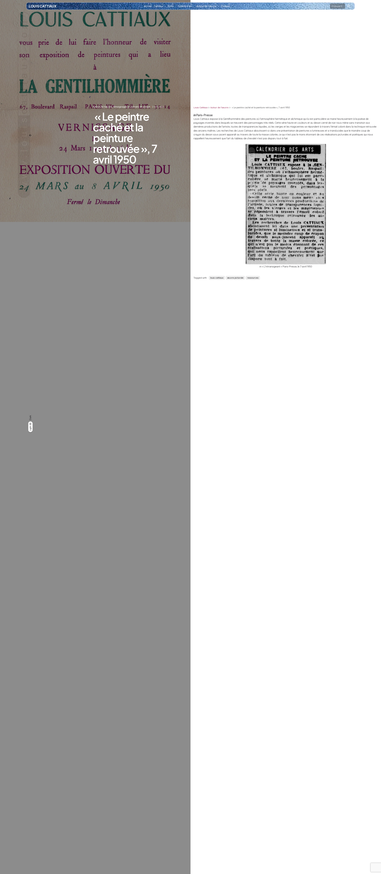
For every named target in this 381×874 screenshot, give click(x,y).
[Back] (30, 135)
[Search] (348, 6)
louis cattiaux (216, 277)
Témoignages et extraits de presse (131, 106)
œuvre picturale (235, 277)
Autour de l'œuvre (102, 106)
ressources (253, 277)
